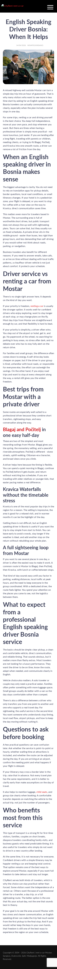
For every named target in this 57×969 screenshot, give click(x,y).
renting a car (36, 306)
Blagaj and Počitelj (22, 429)
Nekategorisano (35, 45)
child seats (41, 792)
